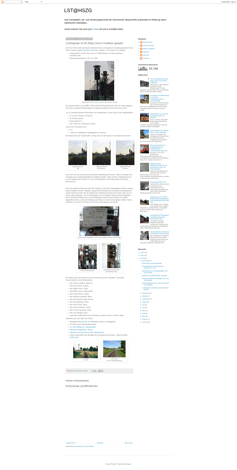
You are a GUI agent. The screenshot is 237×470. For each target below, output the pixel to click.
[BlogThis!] (95, 371)
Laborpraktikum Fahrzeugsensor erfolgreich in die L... (153, 267)
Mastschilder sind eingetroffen (152, 263)
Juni (143, 308)
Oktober (145, 296)
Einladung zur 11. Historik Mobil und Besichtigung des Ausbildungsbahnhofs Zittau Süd (159, 199)
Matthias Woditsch (149, 49)
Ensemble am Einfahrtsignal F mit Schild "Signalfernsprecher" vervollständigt (159, 98)
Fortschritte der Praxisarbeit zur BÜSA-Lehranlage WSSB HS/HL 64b (159, 217)
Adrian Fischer (147, 42)
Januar (144, 322)
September (146, 299)
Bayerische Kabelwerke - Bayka (81, 330)
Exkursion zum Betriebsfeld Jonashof (154, 276)
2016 (142, 255)
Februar (145, 319)
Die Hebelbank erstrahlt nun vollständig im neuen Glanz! (159, 233)
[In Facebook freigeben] (100, 371)
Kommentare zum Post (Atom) (84, 446)
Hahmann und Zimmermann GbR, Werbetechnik (87, 332)
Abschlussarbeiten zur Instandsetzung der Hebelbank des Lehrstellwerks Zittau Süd (158, 147)
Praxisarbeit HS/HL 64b (158, 182)
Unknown (146, 52)
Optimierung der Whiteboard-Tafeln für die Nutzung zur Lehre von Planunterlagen (158, 166)
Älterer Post (128, 443)
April (144, 313)
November (146, 293)
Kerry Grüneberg (148, 45)
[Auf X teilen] (97, 371)
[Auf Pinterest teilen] (102, 371)
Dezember (146, 261)
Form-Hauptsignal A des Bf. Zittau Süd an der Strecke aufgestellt (159, 80)
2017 (142, 252)
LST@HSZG (78, 10)
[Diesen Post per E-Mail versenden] (92, 371)
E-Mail (95, 29)
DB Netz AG (86, 322)
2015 (142, 258)
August (144, 302)
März (144, 316)
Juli (143, 305)
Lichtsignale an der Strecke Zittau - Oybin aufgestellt (159, 131)
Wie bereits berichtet (90, 50)
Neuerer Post (70, 443)
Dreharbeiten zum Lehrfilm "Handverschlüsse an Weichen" (159, 115)
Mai (143, 310)
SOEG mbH (74, 337)
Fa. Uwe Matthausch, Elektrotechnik (83, 327)
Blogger (128, 464)
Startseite (100, 443)
